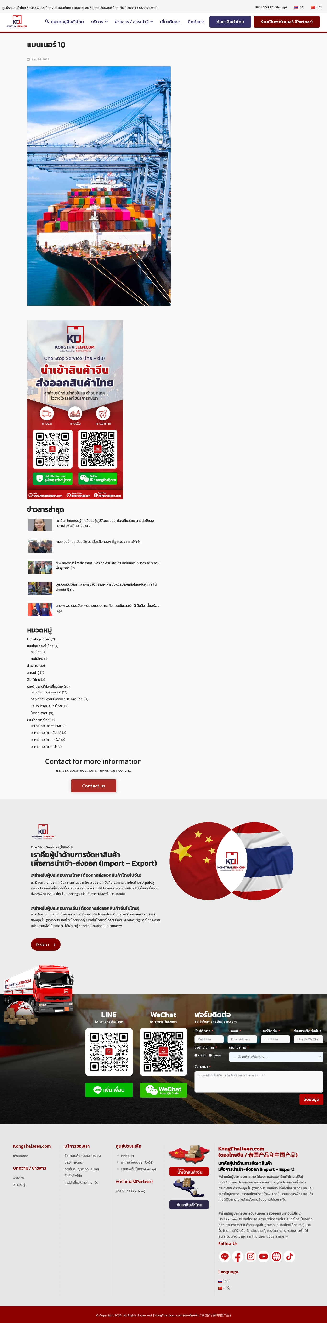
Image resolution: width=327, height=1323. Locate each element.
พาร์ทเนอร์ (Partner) (130, 1191)
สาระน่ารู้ (33, 672)
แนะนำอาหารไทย (38, 720)
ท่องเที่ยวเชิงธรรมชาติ (46, 692)
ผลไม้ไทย (37, 658)
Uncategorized (38, 639)
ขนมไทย (36, 651)
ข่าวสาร (32, 665)
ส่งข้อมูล (311, 1099)
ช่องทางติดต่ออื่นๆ (307, 1030)
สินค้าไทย (33, 679)
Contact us (93, 785)
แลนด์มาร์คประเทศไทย (46, 706)
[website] (276, 1256)
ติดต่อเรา (42, 944)
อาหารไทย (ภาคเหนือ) (45, 739)
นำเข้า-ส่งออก (74, 1162)
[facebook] (237, 1256)
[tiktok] (289, 1256)
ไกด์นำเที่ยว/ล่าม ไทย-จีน (81, 1182)
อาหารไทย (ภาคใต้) (44, 746)
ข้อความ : (201, 1066)
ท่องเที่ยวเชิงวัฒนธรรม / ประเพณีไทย (57, 699)
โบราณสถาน (39, 713)
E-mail (233, 1030)
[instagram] (250, 1256)
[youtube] (263, 1256)
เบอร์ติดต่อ (269, 1030)
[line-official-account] (224, 1256)
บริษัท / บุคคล (204, 1047)
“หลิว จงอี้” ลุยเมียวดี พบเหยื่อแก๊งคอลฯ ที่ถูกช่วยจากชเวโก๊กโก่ (98, 541)
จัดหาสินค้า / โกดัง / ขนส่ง (82, 1155)
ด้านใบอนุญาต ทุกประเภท (81, 1169)
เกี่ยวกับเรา (20, 1155)
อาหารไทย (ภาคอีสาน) (46, 732)
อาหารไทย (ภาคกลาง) (46, 725)
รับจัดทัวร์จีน (73, 1175)
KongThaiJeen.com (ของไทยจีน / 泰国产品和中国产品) (193, 1315)
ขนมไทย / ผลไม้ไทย (40, 646)
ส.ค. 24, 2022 (40, 59)
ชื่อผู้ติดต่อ (202, 1030)
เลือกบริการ (237, 1047)
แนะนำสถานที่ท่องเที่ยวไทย (45, 686)
